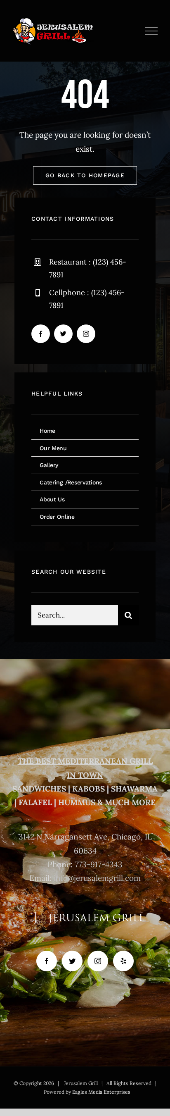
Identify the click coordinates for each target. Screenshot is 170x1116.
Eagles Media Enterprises (101, 1092)
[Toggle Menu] (151, 31)
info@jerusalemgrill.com (97, 878)
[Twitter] (72, 961)
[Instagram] (97, 961)
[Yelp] (123, 961)
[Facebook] (46, 961)
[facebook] (40, 333)
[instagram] (86, 333)
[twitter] (63, 333)
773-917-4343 (99, 864)
